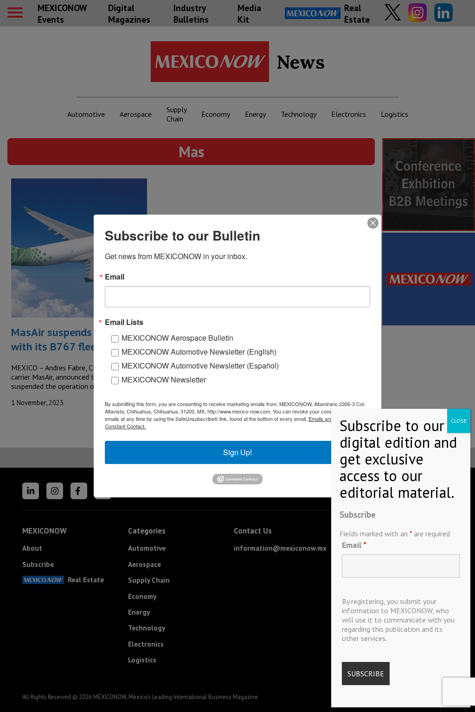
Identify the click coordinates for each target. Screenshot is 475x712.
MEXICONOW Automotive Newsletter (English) (199, 351)
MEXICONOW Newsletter (164, 379)
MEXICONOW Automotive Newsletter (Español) (200, 365)
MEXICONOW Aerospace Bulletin (177, 337)
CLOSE (459, 420)
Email (354, 545)
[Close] (373, 223)
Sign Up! (237, 452)
